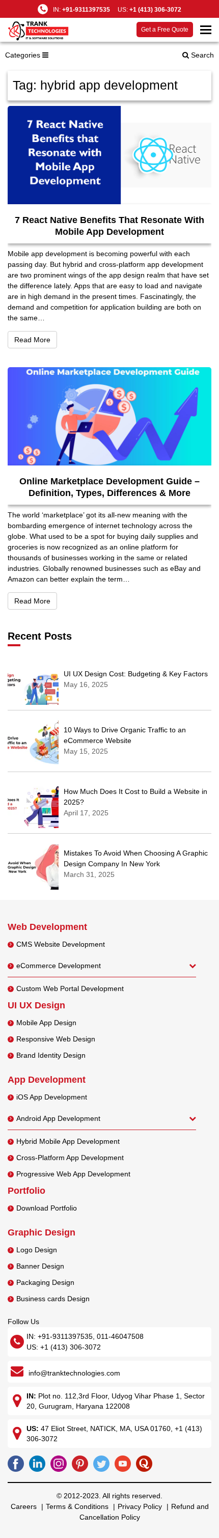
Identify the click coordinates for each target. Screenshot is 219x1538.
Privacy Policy (140, 1506)
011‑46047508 (120, 1336)
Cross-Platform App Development (70, 1158)
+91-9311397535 (86, 9)
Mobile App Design (46, 1023)
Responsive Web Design (55, 1039)
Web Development (47, 927)
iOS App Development (51, 1097)
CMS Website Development (60, 944)
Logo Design (36, 1250)
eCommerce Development (58, 966)
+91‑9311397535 (65, 1336)
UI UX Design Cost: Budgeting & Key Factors (136, 674)
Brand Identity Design (51, 1055)
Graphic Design (41, 1232)
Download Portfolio (46, 1208)
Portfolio (26, 1191)
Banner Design (40, 1266)
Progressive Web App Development (73, 1174)
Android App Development (58, 1118)
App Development (47, 1080)
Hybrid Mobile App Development (68, 1141)
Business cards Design (53, 1299)
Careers (24, 1506)
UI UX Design (36, 1005)
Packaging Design (45, 1282)
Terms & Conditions (77, 1506)
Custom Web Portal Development (70, 988)
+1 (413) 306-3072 (155, 9)
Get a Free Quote (164, 29)
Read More (35, 339)
